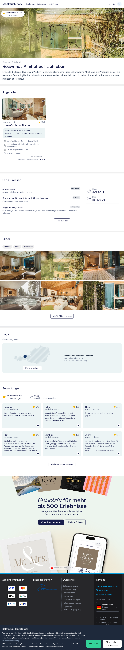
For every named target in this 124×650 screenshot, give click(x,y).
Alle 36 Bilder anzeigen (62, 316)
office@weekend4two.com (108, 586)
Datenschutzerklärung (10, 641)
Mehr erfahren (75, 522)
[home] (12, 4)
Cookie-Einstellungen (71, 599)
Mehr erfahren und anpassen (112, 643)
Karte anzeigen (32, 368)
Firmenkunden (69, 592)
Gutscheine (41, 4)
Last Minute (53, 4)
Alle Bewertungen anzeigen (62, 464)
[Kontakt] (110, 4)
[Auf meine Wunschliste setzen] (43, 101)
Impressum (67, 606)
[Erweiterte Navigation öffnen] (62, 4)
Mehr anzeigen (62, 221)
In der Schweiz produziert (63, 568)
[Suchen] (119, 4)
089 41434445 (105, 594)
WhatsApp (103, 590)
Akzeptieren (94, 644)
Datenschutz (68, 596)
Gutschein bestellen (51, 522)
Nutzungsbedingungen (72, 603)
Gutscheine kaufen (70, 586)
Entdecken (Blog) (70, 589)
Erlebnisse (30, 4)
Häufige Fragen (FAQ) (72, 609)
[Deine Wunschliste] (114, 4)
